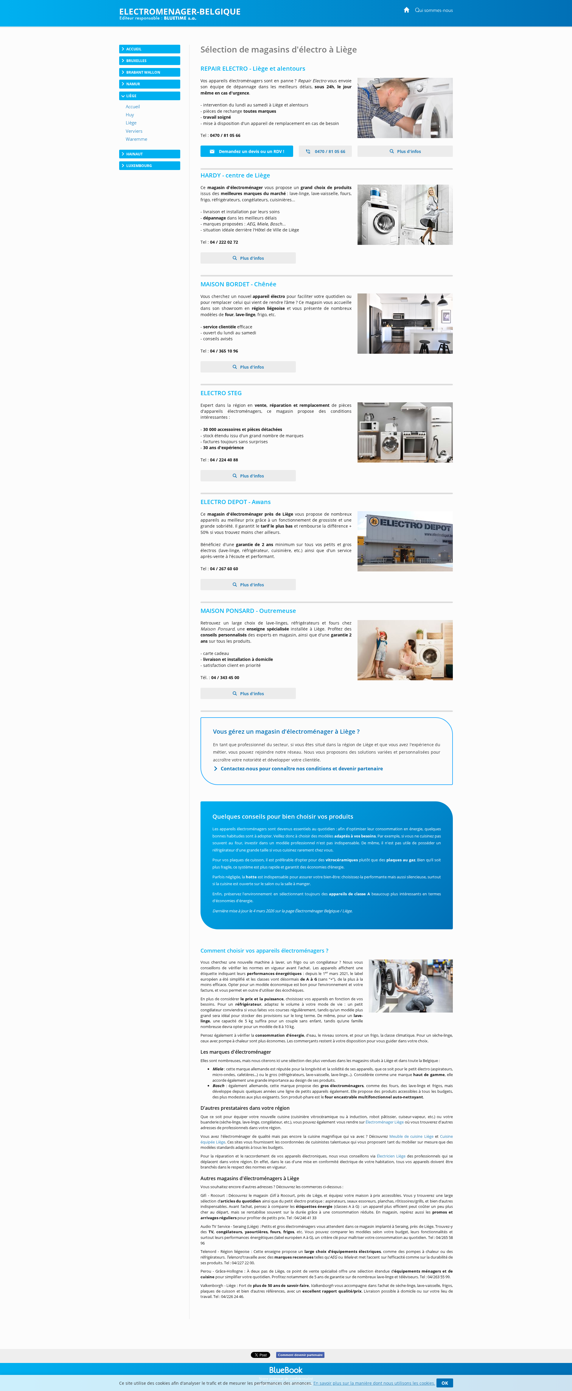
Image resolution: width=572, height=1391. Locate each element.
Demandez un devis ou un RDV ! (251, 151)
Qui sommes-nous (434, 10)
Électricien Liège (391, 1156)
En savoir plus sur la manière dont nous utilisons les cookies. (374, 1383)
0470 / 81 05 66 (329, 151)
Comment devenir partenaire (300, 1355)
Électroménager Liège (385, 1122)
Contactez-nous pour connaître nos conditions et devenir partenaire (302, 768)
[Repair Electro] (405, 108)
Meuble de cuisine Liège (411, 1136)
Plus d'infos (408, 151)
